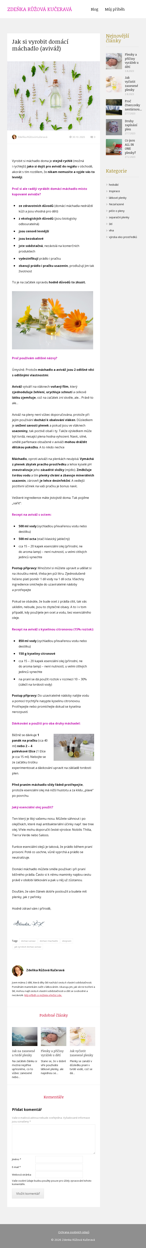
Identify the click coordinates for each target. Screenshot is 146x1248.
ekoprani (66, 940)
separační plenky (119, 217)
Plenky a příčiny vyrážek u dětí (52, 1053)
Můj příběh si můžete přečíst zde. (43, 995)
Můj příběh (115, 9)
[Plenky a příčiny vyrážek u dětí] (53, 1036)
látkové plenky (117, 198)
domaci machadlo (49, 940)
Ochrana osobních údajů (73, 1232)
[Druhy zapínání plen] (114, 127)
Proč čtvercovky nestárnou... (133, 105)
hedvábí (113, 184)
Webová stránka (21, 1174)
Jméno (16, 1159)
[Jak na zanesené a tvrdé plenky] (24, 1036)
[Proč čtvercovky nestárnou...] (114, 107)
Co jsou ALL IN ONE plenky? (130, 146)
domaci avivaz (28, 940)
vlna (111, 230)
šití (110, 224)
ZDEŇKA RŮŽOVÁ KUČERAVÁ (39, 9)
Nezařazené (116, 204)
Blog (94, 9)
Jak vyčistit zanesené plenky (81, 1053)
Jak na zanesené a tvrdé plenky (23, 1053)
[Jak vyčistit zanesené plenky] (82, 1036)
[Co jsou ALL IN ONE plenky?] (114, 147)
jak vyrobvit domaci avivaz (27, 946)
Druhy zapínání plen (131, 125)
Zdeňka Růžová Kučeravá (32, 137)
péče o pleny (117, 211)
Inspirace (114, 191)
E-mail (16, 1167)
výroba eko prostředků (123, 237)
